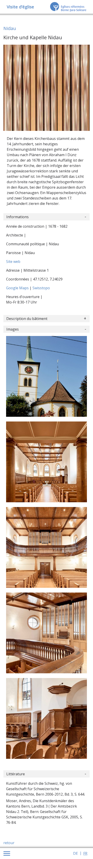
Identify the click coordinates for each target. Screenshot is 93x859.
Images (12, 329)
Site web (13, 261)
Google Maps (18, 287)
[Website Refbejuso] (68, 7)
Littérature (15, 773)
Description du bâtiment (26, 318)
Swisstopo (41, 287)
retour (8, 842)
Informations (17, 216)
